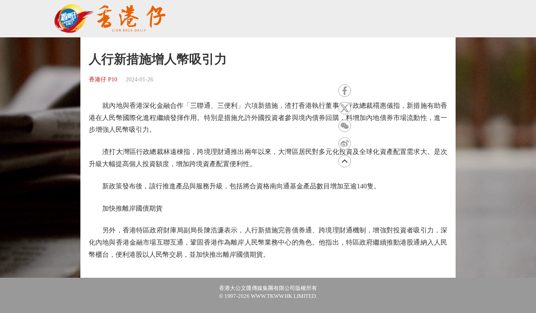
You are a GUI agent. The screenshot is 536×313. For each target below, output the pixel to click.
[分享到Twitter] (344, 108)
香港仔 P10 (103, 79)
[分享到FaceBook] (344, 90)
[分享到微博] (344, 143)
